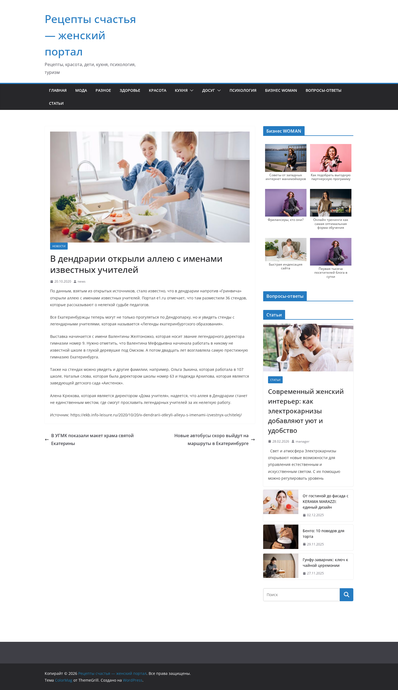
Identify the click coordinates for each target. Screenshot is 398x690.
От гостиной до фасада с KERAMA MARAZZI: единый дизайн (325, 501)
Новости (59, 246)
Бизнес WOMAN (281, 90)
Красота (157, 90)
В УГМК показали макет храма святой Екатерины (92, 439)
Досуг (208, 90)
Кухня (181, 90)
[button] (191, 90)
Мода (81, 90)
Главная (58, 90)
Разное (103, 90)
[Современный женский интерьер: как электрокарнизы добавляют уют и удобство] (308, 347)
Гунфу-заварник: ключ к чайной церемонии (325, 562)
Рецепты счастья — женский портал (90, 35)
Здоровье (130, 90)
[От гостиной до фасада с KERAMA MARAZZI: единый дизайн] (280, 505)
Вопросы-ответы (323, 90)
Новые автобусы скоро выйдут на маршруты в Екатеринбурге (211, 439)
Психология (243, 90)
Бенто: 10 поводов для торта (323, 533)
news (82, 281)
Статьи (56, 103)
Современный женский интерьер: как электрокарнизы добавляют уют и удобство (306, 411)
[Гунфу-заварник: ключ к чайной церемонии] (280, 567)
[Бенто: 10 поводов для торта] (280, 538)
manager (302, 441)
